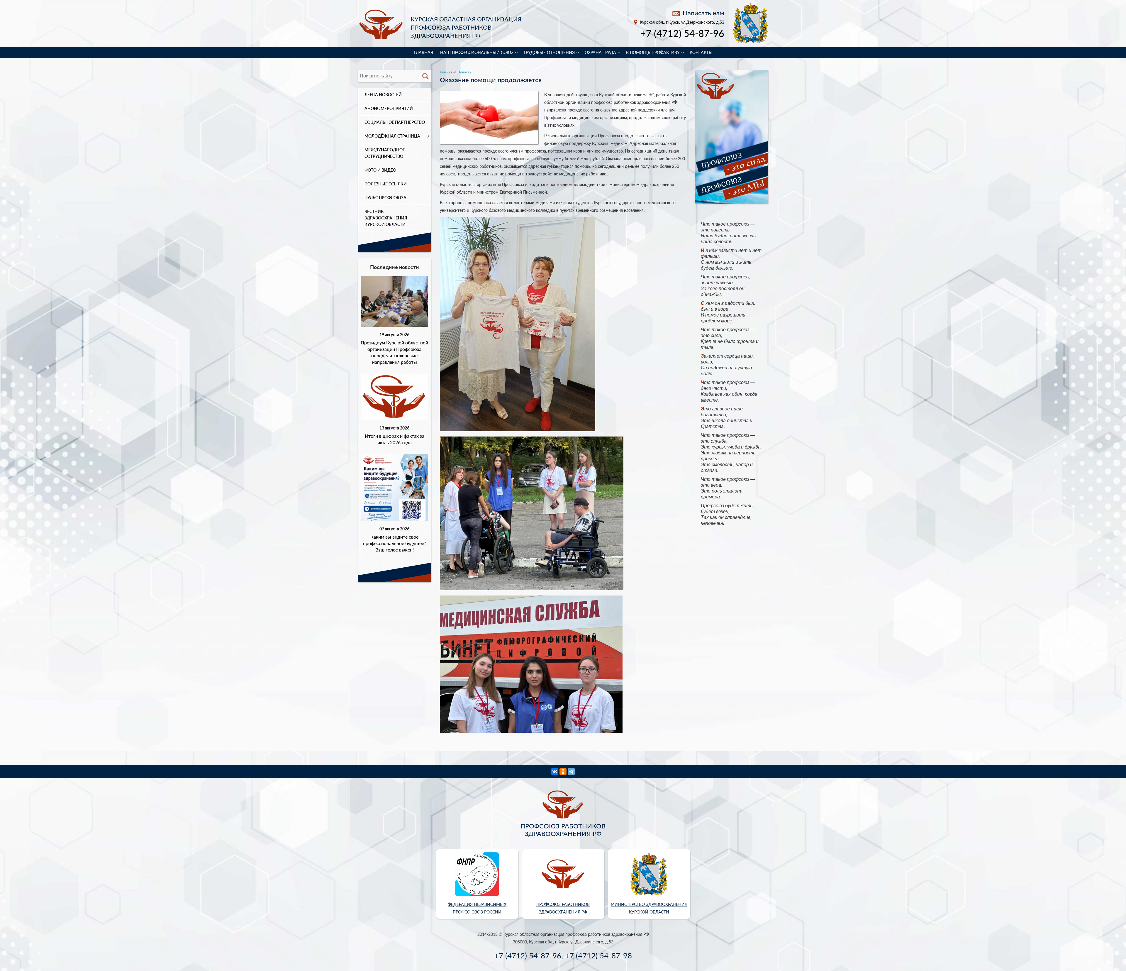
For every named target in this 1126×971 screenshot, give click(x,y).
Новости (464, 72)
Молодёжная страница (392, 135)
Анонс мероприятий (388, 108)
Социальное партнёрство (394, 122)
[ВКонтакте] (554, 771)
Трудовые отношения (549, 52)
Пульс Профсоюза (385, 197)
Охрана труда (600, 52)
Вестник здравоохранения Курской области (385, 218)
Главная (423, 52)
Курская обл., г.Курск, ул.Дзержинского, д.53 (682, 22)
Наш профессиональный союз (476, 52)
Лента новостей (383, 94)
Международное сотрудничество (384, 153)
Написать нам (703, 13)
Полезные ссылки (385, 183)
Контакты (701, 52)
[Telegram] (571, 771)
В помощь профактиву (653, 52)
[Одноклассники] (563, 771)
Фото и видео (380, 170)
